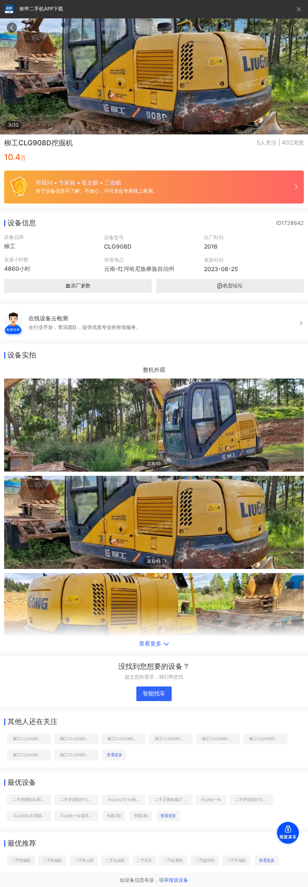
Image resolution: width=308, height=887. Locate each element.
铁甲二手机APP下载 (41, 9)
